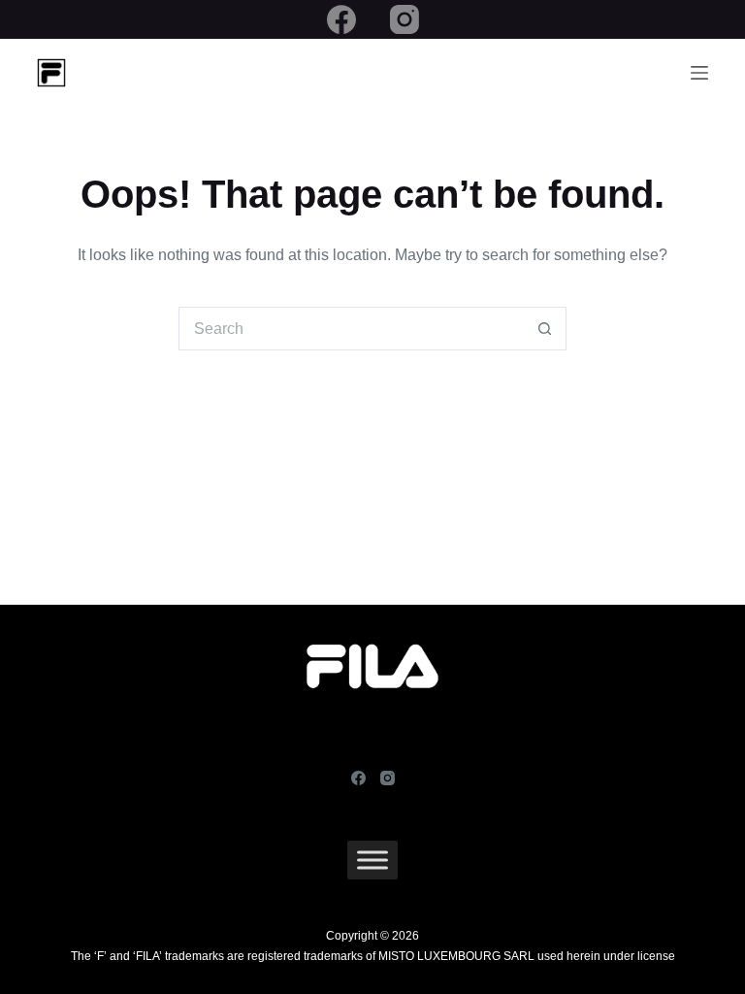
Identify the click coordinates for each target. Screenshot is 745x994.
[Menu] (699, 73)
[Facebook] (341, 19)
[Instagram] (404, 19)
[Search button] (545, 328)
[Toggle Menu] (372, 860)
